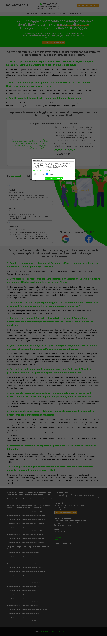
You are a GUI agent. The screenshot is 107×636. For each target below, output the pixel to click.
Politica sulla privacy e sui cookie (41, 170)
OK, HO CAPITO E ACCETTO (53, 178)
